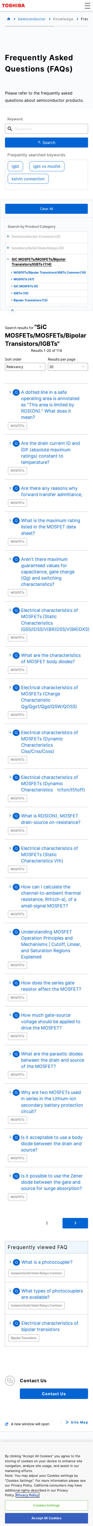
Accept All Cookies (46, 1518)
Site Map (79, 1422)
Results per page (61, 359)
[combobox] (46, 129)
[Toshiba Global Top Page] (14, 5)
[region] (46, 1484)
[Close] (12, 310)
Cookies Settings (46, 1505)
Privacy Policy (27, 1495)
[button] (87, 5)
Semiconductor (32, 19)
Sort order (13, 359)
